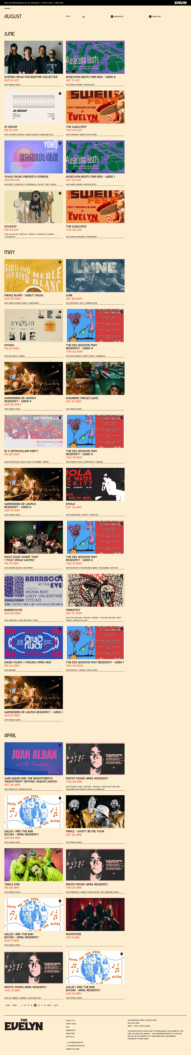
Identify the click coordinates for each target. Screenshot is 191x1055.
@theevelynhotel (75, 1042)
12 (25, 1005)
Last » (56, 1005)
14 (31, 1005)
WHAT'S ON (70, 1020)
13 (28, 1005)
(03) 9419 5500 (133, 1023)
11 (22, 1005)
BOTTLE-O (70, 1037)
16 (39, 1005)
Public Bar (70, 1033)
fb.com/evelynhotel (76, 1046)
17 (42, 1005)
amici (77, 1049)
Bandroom (70, 1030)
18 (45, 1005)
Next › (49, 1005)
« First (7, 1005)
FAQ (67, 1027)
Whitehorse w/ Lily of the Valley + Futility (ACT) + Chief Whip (37, 3)
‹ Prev (14, 1005)
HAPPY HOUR (71, 1024)
